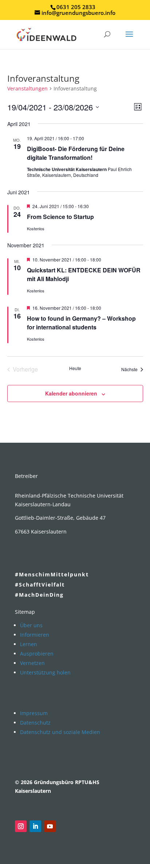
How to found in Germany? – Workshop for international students (81, 322)
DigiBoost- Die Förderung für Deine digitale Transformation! (76, 153)
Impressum (34, 713)
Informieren (34, 634)
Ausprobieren (37, 653)
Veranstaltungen (27, 88)
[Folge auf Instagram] (21, 826)
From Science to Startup (60, 216)
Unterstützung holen (45, 672)
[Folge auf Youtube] (50, 826)
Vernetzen (32, 663)
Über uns (31, 625)
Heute (75, 368)
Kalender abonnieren (71, 393)
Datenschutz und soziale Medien (60, 732)
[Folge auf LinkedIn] (35, 826)
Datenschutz (35, 722)
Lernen (28, 644)
